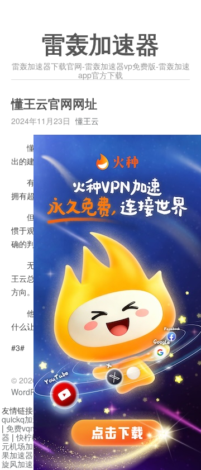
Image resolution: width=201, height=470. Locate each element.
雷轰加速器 (100, 45)
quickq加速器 (25, 419)
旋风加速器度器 (29, 463)
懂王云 (87, 120)
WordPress (30, 391)
